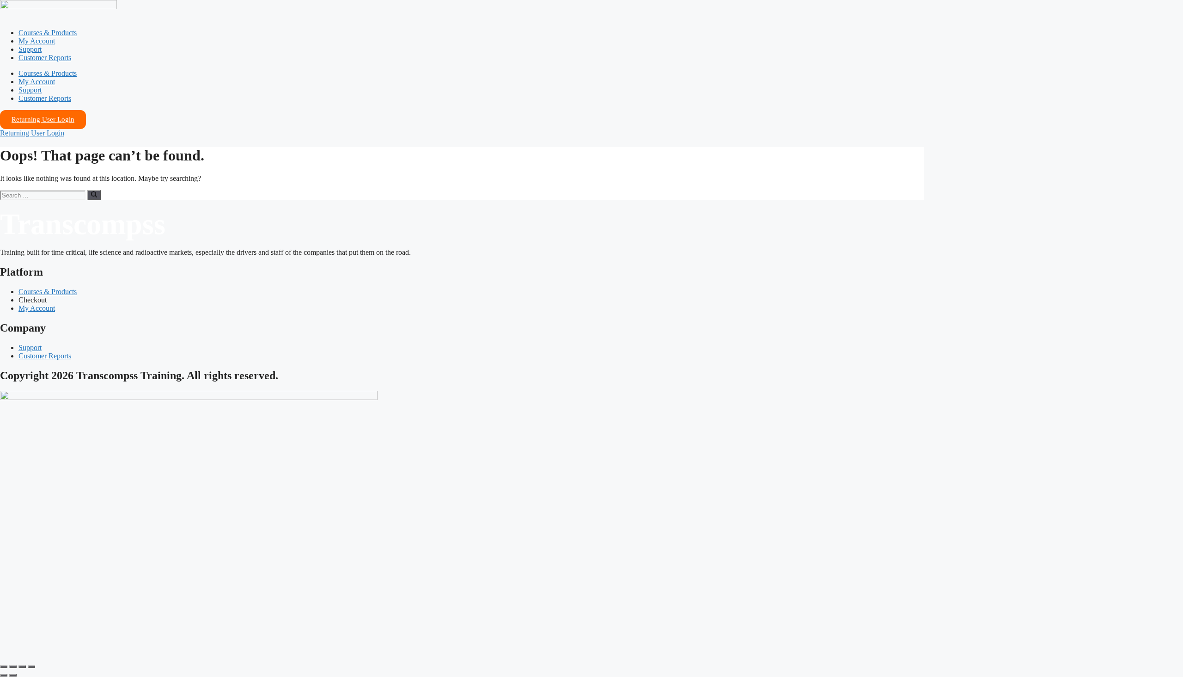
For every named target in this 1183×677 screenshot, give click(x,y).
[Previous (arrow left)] (3, 675)
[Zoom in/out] (3, 666)
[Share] (22, 666)
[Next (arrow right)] (13, 675)
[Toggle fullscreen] (13, 666)
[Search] (94, 195)
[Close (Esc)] (31, 666)
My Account (36, 41)
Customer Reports (44, 58)
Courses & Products (47, 33)
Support (30, 49)
